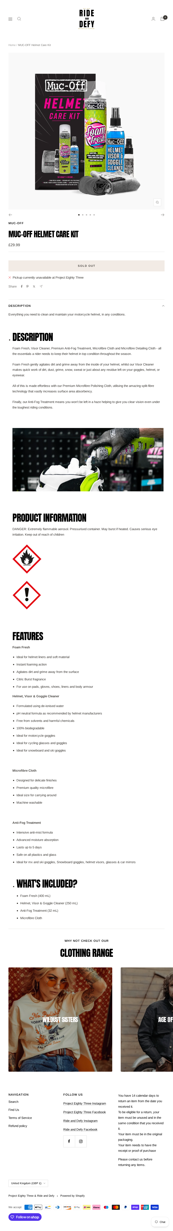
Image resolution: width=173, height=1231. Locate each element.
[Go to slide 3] (86, 214)
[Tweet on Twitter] (34, 286)
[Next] (163, 214)
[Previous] (10, 214)
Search (13, 1101)
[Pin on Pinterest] (27, 286)
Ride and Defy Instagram (80, 1121)
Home (12, 45)
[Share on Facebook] (22, 286)
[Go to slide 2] (82, 214)
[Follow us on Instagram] (80, 1141)
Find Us (13, 1110)
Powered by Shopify (72, 1195)
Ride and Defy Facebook (80, 1129)
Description (19, 305)
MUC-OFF (16, 223)
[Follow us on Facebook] (69, 1141)
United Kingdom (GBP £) (26, 1183)
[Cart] (162, 19)
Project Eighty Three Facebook (84, 1112)
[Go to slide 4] (90, 214)
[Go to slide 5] (94, 214)
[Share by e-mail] (41, 286)
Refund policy (17, 1126)
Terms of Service (20, 1118)
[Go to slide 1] (79, 214)
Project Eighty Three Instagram (84, 1103)
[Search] (19, 19)
